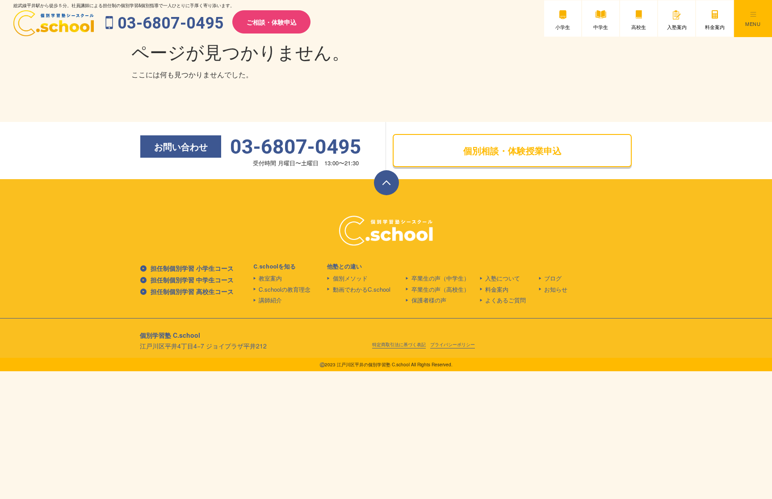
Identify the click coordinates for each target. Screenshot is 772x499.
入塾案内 (677, 26)
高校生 (638, 26)
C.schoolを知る (274, 266)
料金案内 (715, 26)
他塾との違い (344, 266)
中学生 (600, 26)
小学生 (562, 26)
